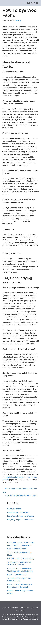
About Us (6, 607)
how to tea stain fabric (14, 477)
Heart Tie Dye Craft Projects (18, 512)
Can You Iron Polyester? (17, 575)
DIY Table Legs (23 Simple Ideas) (20, 559)
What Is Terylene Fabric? (17, 549)
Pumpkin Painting (14, 509)
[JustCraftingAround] (5, 3)
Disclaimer (34, 607)
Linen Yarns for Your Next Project (20, 516)
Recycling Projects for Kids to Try (20, 520)
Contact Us (14, 607)
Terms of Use (20, 611)
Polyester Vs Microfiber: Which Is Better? (21, 495)
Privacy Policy (24, 607)
